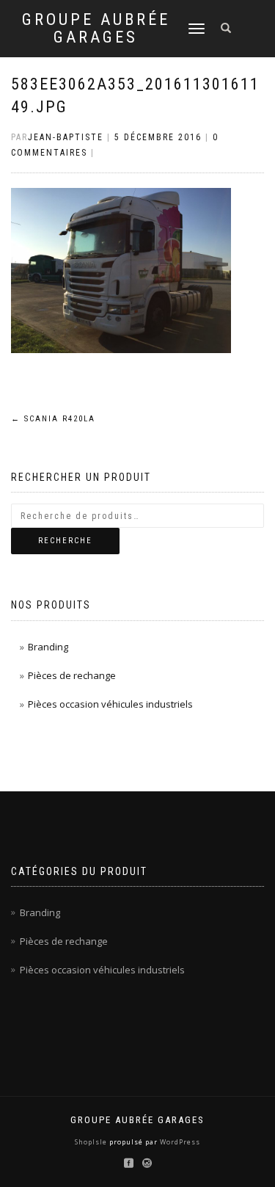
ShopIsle (92, 1142)
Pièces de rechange (72, 675)
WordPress (179, 1142)
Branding (48, 646)
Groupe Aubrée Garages (96, 28)
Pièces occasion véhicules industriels (110, 704)
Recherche (65, 540)
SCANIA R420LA (53, 419)
